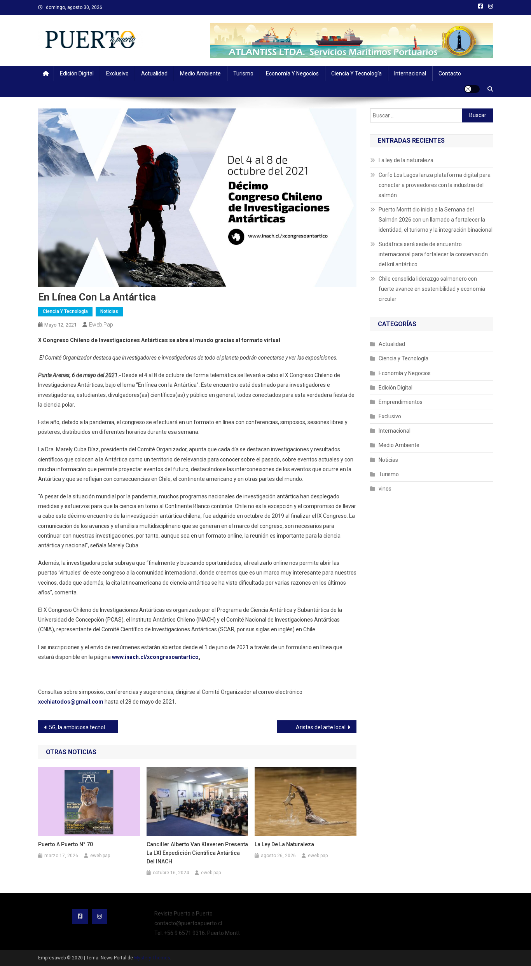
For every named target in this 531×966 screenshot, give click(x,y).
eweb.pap (101, 324)
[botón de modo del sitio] (472, 89)
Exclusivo (117, 73)
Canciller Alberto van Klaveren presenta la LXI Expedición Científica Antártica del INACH (197, 853)
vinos (385, 489)
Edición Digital (77, 73)
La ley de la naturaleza (284, 844)
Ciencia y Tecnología (356, 73)
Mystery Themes (152, 958)
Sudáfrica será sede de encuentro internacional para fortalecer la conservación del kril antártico (433, 254)
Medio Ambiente (200, 73)
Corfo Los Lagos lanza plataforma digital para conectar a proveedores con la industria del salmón (435, 185)
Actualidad (154, 73)
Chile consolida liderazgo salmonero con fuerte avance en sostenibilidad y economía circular (432, 289)
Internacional (410, 73)
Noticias (109, 311)
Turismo (243, 73)
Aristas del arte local (321, 727)
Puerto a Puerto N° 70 (65, 844)
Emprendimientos (401, 402)
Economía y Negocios (292, 73)
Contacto (449, 73)
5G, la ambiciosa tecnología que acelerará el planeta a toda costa (83, 727)
